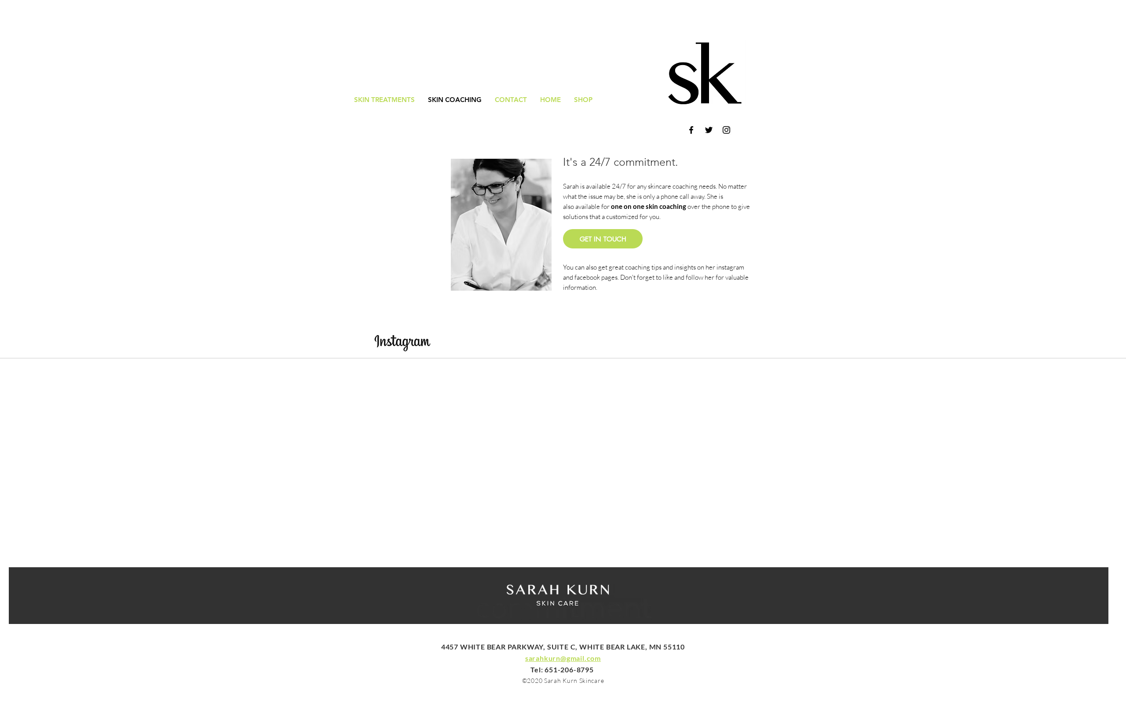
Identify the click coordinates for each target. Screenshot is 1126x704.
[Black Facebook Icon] (691, 130)
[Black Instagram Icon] (726, 130)
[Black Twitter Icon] (709, 130)
